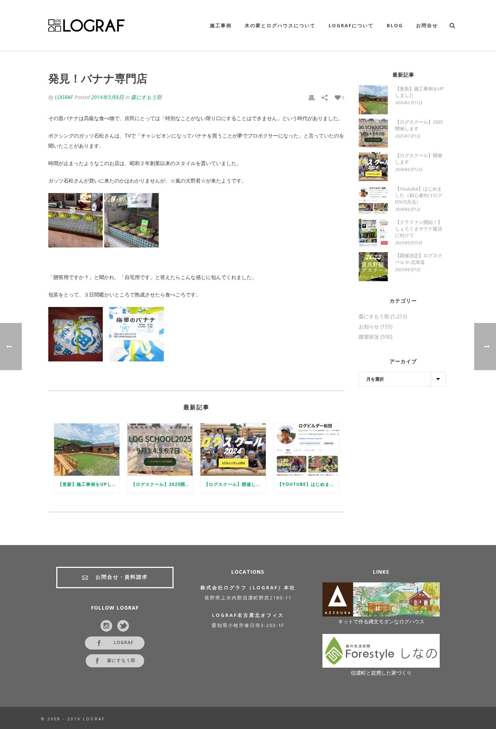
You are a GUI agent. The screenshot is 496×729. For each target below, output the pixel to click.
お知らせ (369, 326)
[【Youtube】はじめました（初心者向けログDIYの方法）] (306, 449)
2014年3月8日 (107, 97)
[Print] (311, 97)
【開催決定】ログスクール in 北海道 (418, 258)
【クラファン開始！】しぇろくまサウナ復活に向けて (418, 228)
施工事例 (221, 25)
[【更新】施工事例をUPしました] (86, 449)
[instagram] (106, 626)
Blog (395, 25)
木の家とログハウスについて (280, 25)
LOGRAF (64, 97)
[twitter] (123, 626)
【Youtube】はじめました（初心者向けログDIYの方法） (308, 484)
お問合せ (427, 25)
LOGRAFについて (351, 25)
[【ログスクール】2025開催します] (160, 449)
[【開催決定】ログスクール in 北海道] (373, 266)
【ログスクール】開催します (234, 484)
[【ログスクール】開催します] (233, 449)
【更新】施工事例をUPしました (88, 484)
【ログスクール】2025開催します (162, 484)
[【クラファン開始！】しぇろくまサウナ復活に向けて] (373, 233)
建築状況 (369, 336)
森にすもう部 (146, 97)
